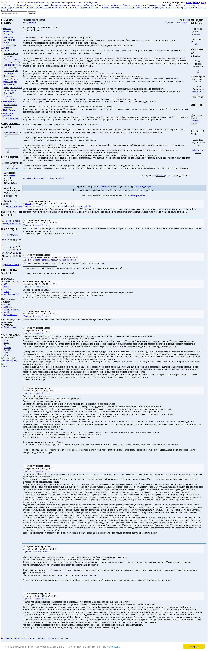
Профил (27, 206)
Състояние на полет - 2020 (93, 7)
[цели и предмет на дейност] (12, 148)
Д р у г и (202, 7)
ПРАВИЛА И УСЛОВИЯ (13, 638)
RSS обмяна (13, 118)
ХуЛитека (8, 56)
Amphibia (8, 350)
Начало (7, 5)
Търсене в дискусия (142, 186)
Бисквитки (52, 638)
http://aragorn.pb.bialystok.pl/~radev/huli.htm (71, 206)
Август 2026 (12, 235)
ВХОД (12, 165)
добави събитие (11, 264)
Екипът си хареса (12, 65)
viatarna (7, 289)
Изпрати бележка (41, 206)
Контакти (63, 638)
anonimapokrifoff (11, 294)
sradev (28, 203)
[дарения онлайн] (12, 152)
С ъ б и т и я (191, 7)
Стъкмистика (10, 99)
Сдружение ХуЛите (8, 41)
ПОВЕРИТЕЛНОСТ (37, 638)
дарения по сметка (12, 132)
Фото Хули (6, 10)
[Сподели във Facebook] (70, 178)
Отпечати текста (195, 121)
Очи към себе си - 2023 (117, 7)
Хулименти (145, 7)
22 (17, 253)
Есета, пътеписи (195, 32)
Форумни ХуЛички (7, 114)
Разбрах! (194, 646)
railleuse (7, 347)
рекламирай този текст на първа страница (43, 178)
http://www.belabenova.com (63, 260)
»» (21, 235)
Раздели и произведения (134, 5)
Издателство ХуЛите (8, 46)
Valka (6, 291)
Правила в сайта (43, 5)
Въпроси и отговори (61, 5)
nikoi (6, 355)
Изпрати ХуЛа (11, 53)
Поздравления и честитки (52, 7)
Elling (5, 204)
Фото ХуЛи (9, 93)
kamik (6, 312)
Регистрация (12, 168)
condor (196, 44)
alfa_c (6, 286)
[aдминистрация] (69, 638)
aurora (6, 284)
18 (5, 253)
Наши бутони (10, 104)
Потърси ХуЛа (11, 70)
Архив (100, 5)
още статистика (14, 206)
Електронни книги (13, 87)
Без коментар (10, 67)
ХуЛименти (9, 84)
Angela (7, 345)
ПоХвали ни (9, 102)
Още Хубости (10, 82)
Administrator (10, 327)
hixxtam (7, 304)
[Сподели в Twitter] (81, 178)
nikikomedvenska (11, 309)
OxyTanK (30, 257)
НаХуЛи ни (9, 110)
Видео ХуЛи (10, 90)
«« (2, 235)
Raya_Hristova (10, 314)
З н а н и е (173, 5)
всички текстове (13, 62)
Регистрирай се (198, 92)
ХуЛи (6, 50)
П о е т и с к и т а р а (174, 7)
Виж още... (114, 646)
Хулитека (108, 5)
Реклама (8, 107)
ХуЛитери (19, 5)
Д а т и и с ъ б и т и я (189, 5)
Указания (8, 37)
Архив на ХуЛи (11, 59)
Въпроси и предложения (28, 7)
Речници (8, 96)
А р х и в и (134, 7)
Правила (8, 34)
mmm (6, 342)
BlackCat (8, 307)
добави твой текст (198, 151)
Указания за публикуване (84, 5)
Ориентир (8, 31)
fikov (6, 352)
